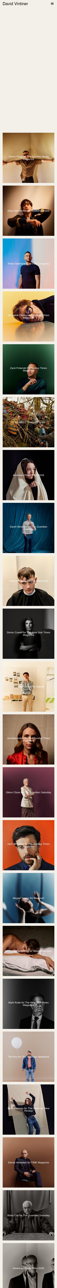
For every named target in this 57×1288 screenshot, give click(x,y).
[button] (52, 3)
